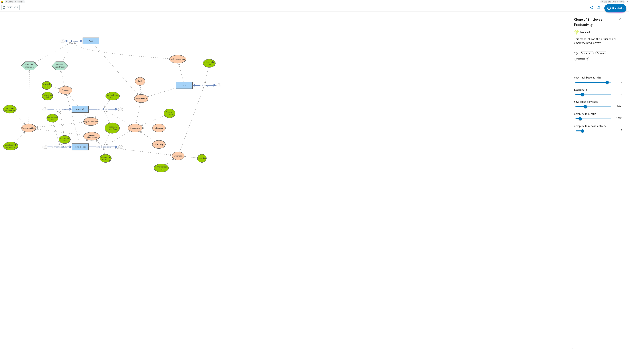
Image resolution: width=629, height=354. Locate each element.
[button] (587, 53)
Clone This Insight (16, 2)
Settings (12, 7)
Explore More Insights (614, 2)
